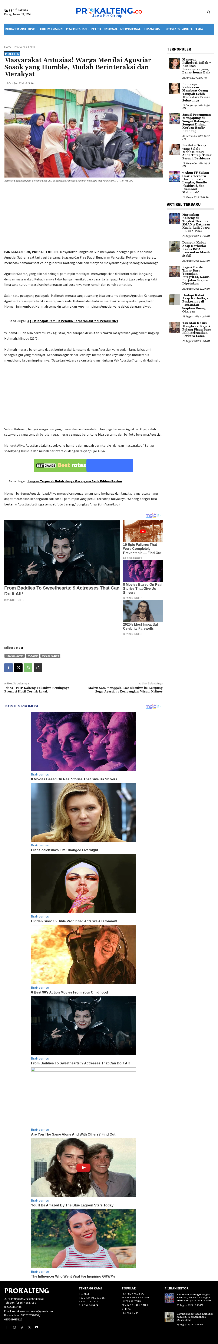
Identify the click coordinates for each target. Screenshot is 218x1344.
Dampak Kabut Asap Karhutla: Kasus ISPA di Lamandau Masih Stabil (196, 249)
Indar (19, 648)
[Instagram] (14, 1327)
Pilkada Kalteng (50, 655)
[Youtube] (37, 1327)
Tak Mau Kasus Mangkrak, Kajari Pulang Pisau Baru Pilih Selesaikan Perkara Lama (196, 329)
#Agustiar (32, 655)
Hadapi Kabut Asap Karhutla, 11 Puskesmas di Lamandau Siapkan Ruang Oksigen (196, 303)
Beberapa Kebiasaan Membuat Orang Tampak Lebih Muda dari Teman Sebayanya (196, 92)
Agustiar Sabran (14, 655)
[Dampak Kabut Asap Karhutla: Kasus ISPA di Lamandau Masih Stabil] (174, 246)
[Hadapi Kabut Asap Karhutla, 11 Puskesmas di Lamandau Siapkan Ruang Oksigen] (174, 299)
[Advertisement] (83, 216)
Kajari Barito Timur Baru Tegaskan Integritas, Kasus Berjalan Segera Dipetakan (195, 275)
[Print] (38, 667)
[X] (18, 667)
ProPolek (19, 47)
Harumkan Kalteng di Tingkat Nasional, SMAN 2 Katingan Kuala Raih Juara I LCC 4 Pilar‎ (196, 223)
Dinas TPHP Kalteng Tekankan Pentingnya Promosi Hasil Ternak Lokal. (36, 690)
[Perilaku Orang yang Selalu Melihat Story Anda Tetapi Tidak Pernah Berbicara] (174, 149)
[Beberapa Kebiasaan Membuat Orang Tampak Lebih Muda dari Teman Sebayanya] (174, 88)
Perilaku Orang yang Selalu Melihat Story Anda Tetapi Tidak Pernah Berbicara (197, 152)
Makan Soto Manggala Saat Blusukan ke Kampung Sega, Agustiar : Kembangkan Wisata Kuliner (125, 690)
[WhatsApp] (28, 667)
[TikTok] (21, 1327)
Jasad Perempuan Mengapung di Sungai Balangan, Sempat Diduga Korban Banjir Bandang (196, 123)
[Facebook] (8, 667)
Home (8, 47)
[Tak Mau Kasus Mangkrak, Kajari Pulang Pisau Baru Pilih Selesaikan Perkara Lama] (174, 327)
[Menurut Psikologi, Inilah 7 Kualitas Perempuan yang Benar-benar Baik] (174, 63)
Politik (31, 47)
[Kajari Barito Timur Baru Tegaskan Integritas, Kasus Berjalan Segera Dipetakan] (174, 271)
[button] (208, 12)
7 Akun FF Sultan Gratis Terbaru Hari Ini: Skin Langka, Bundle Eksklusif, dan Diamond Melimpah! (195, 182)
